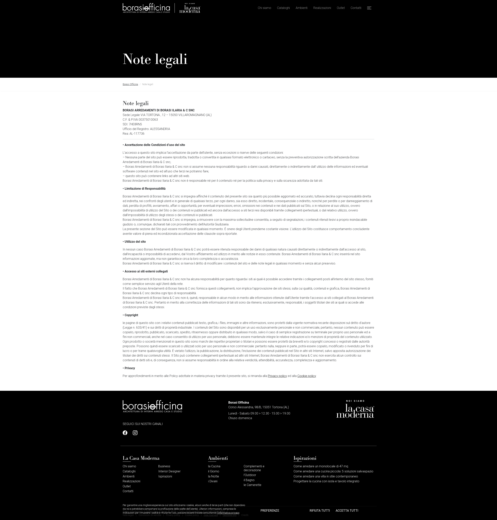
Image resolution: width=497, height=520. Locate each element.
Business (164, 466)
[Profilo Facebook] (126, 433)
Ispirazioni (165, 476)
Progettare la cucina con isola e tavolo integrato (326, 481)
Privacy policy (277, 376)
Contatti (356, 8)
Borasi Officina (130, 84)
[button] (369, 7)
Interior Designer (169, 471)
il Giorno (213, 471)
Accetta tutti (347, 510)
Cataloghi (283, 8)
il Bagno (249, 480)
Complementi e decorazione (254, 468)
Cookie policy (306, 376)
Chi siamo (264, 8)
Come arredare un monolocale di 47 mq (321, 466)
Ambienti (302, 8)
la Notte (213, 476)
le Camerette (252, 485)
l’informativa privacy (228, 512)
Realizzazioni (322, 8)
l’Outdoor (250, 475)
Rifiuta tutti (320, 510)
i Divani (212, 481)
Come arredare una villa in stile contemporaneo (326, 476)
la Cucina (214, 466)
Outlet (341, 8)
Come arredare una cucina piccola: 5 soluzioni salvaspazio (334, 471)
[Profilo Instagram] (133, 433)
